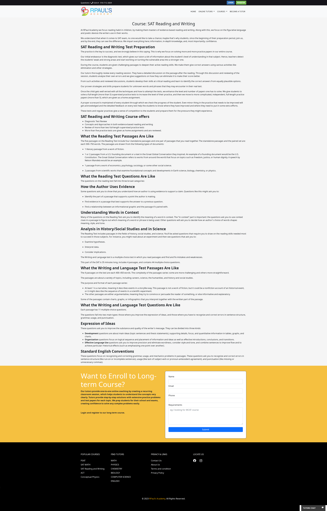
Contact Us (156, 460)
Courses (221, 11)
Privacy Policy (157, 472)
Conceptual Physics (90, 477)
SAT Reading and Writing (92, 468)
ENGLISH (115, 481)
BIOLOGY (115, 472)
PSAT (83, 460)
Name (171, 376)
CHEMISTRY (116, 468)
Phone (171, 395)
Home (193, 11)
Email (171, 386)
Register (241, 2)
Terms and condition (161, 468)
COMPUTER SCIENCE (121, 477)
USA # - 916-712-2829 (103, 3)
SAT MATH (85, 464)
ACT (82, 472)
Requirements (175, 404)
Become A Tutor (237, 11)
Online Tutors (205, 11)
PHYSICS (115, 464)
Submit (205, 429)
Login (230, 2)
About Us (155, 464)
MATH (114, 460)
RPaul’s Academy (157, 498)
